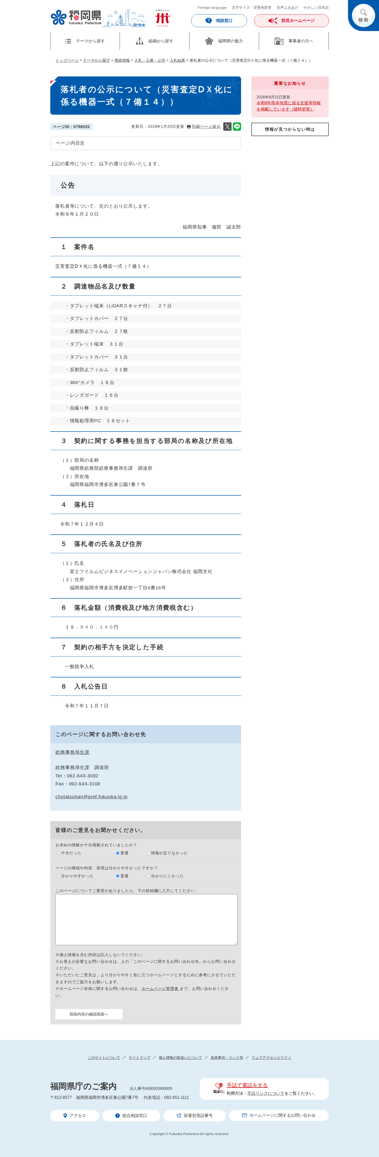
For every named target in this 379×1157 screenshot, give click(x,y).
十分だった (71, 853)
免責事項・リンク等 (227, 1058)
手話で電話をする (247, 1085)
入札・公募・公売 (149, 60)
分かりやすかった (77, 876)
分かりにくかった (167, 876)
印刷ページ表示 (206, 126)
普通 (124, 853)
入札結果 (177, 60)
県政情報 (122, 60)
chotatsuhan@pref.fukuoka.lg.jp (91, 796)
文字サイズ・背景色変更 (251, 7)
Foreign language (212, 7)
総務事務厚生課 (72, 752)
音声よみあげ (287, 7)
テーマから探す (96, 60)
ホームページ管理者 (161, 988)
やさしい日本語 (316, 7)
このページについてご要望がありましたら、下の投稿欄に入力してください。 (127, 890)
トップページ (67, 60)
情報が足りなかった (169, 853)
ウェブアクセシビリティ (271, 1058)
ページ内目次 (70, 143)
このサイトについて (104, 1058)
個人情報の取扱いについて (180, 1058)
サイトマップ (139, 1058)
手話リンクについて (265, 1093)
